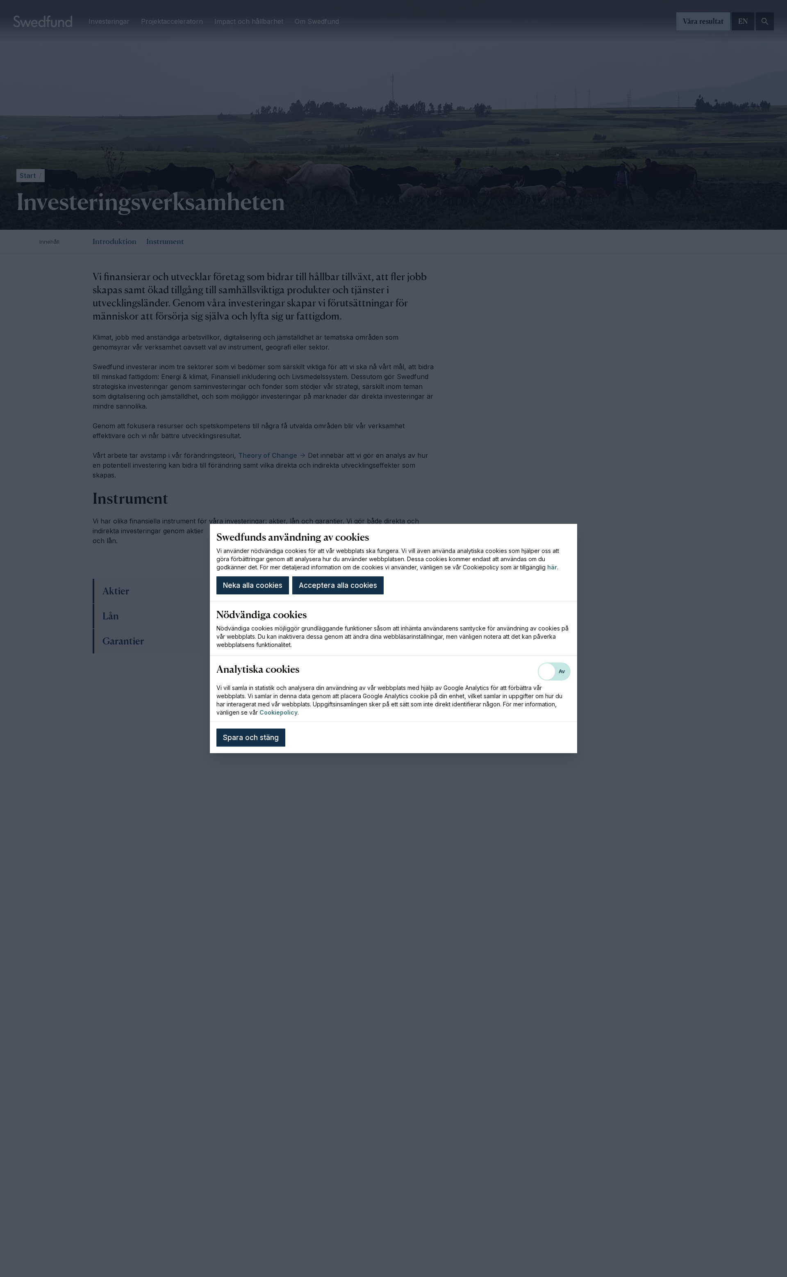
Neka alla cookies (252, 585)
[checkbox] (554, 671)
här (552, 567)
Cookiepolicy (278, 712)
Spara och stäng (251, 737)
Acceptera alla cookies (338, 585)
